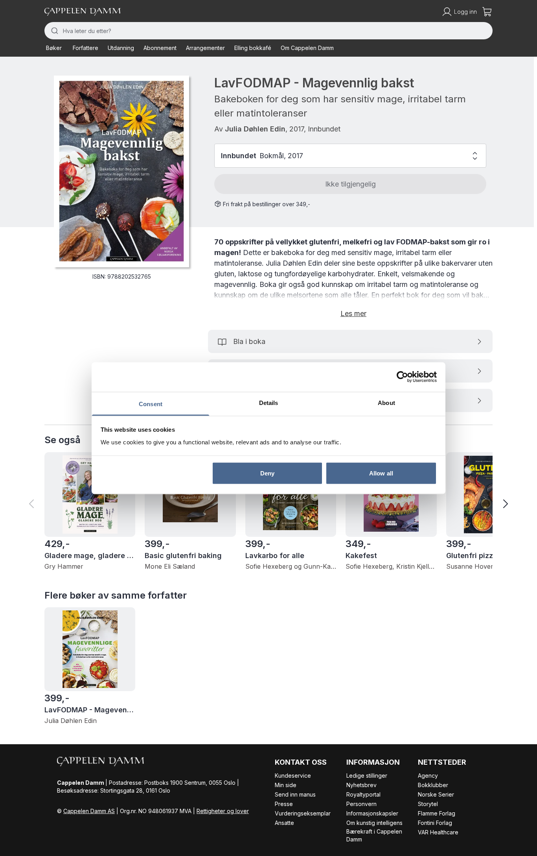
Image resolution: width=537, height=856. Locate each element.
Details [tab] (268, 402)
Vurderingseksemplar (303, 813)
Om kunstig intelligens (374, 822)
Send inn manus (295, 794)
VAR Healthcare (438, 832)
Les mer (353, 313)
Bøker (54, 47)
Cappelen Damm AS (89, 811)
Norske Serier (436, 794)
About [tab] (386, 402)
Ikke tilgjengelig (350, 184)
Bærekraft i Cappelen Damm (374, 835)
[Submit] (53, 30)
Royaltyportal (363, 794)
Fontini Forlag (435, 822)
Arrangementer (205, 47)
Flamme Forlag (436, 813)
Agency (428, 775)
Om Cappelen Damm (307, 47)
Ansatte (284, 822)
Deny (267, 473)
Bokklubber (433, 785)
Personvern (361, 804)
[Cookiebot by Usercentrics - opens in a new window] (402, 377)
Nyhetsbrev (361, 785)
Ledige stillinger (366, 775)
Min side (285, 785)
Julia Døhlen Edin (255, 129)
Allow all (381, 473)
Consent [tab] (150, 403)
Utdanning (121, 47)
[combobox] (268, 30)
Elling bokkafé (252, 47)
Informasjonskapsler (372, 813)
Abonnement (160, 47)
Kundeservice (293, 775)
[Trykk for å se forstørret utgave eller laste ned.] (121, 171)
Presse (284, 804)
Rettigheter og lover (223, 811)
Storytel (428, 804)
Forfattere (85, 47)
